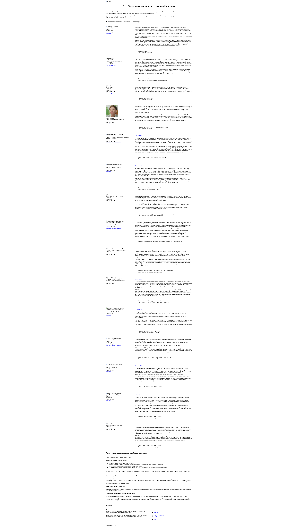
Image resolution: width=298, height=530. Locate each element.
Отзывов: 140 (138, 425)
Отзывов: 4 (138, 394)
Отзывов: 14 (138, 309)
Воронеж (156, 513)
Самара (156, 516)
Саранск (156, 518)
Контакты (156, 507)
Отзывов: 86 (138, 366)
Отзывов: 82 (138, 135)
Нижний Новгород (159, 515)
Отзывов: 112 (138, 279)
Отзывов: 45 (138, 166)
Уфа (155, 519)
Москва (156, 512)
